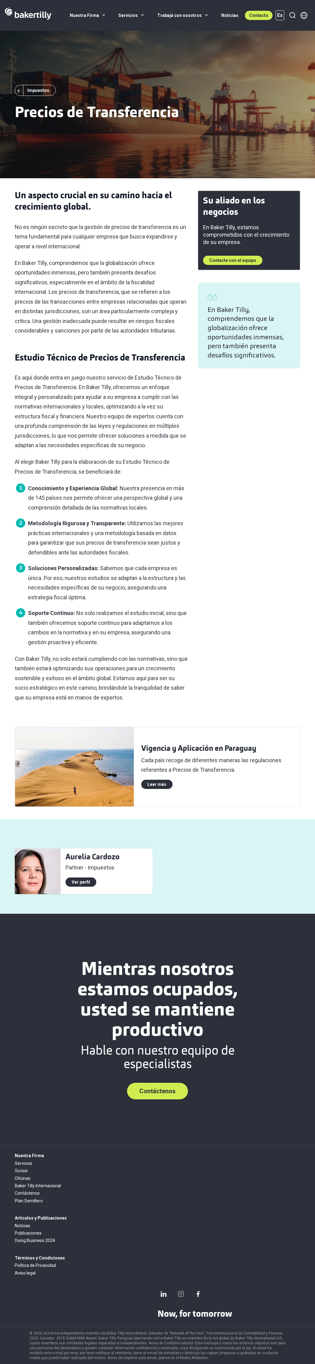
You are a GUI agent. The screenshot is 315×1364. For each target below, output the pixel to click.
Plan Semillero (29, 1200)
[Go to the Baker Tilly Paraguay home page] (28, 15)
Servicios (23, 1163)
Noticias (22, 1225)
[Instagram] (181, 1294)
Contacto (258, 15)
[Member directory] (304, 15)
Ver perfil (81, 882)
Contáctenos (157, 1091)
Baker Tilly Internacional (38, 1185)
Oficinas (22, 1178)
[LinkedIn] (164, 1294)
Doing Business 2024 (35, 1240)
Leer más (156, 784)
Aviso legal (25, 1273)
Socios (21, 1170)
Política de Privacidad (35, 1265)
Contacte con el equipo (232, 260)
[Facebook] (198, 1294)
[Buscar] (292, 15)
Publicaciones (28, 1233)
